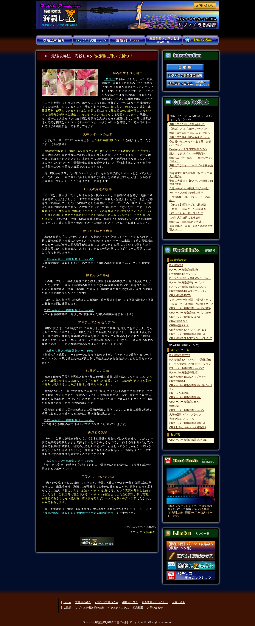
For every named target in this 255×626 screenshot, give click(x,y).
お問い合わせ (155, 607)
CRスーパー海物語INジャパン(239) (190, 312)
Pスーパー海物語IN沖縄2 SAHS (187, 286)
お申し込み (178, 602)
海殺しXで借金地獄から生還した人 (189, 137)
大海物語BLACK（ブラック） (186, 414)
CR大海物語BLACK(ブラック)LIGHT (190, 338)
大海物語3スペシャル (181, 418)
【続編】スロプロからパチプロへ (189, 128)
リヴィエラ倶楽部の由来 (89, 607)
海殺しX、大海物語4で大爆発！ (187, 221)
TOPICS (109, 79)
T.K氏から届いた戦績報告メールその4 (69, 420)
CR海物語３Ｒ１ (179, 325)
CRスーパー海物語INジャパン (186, 410)
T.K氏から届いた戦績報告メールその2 (69, 310)
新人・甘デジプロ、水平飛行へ (187, 153)
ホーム (67, 602)
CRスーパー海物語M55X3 (184, 316)
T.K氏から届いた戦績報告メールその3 (69, 350)
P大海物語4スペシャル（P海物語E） (190, 359)
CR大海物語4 (177, 381)
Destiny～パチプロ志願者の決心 (188, 149)
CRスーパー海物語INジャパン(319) (190, 308)
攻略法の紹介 (83, 602)
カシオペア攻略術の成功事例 (186, 192)
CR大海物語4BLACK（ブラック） (189, 376)
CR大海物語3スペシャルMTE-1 (187, 329)
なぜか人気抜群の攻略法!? (184, 217)
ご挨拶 (67, 607)
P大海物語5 (176, 265)
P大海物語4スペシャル (182, 273)
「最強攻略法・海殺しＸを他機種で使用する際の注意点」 (79, 512)
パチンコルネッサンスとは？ (186, 213)
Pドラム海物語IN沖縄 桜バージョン (190, 278)
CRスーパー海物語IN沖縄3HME (187, 334)
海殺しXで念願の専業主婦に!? (187, 124)
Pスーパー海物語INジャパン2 (186, 282)
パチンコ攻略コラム (106, 602)
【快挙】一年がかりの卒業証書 (187, 208)
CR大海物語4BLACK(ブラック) (187, 291)
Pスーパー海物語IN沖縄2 (184, 372)
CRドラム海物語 (179, 393)
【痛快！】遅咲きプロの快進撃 (187, 204)
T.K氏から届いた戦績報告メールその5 (69, 460)
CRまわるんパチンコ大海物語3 (187, 427)
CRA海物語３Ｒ (178, 321)
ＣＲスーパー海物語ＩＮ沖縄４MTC (190, 299)
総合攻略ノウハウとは (155, 602)
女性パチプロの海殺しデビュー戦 (189, 188)
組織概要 (138, 607)
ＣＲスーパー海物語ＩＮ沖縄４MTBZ (191, 303)
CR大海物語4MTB (180, 295)
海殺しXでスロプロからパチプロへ (189, 132)
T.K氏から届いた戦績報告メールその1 (69, 259)
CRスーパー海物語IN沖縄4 (185, 397)
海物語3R (175, 405)
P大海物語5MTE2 (179, 355)
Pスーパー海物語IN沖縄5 (184, 269)
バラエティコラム (118, 607)
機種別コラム (130, 602)
